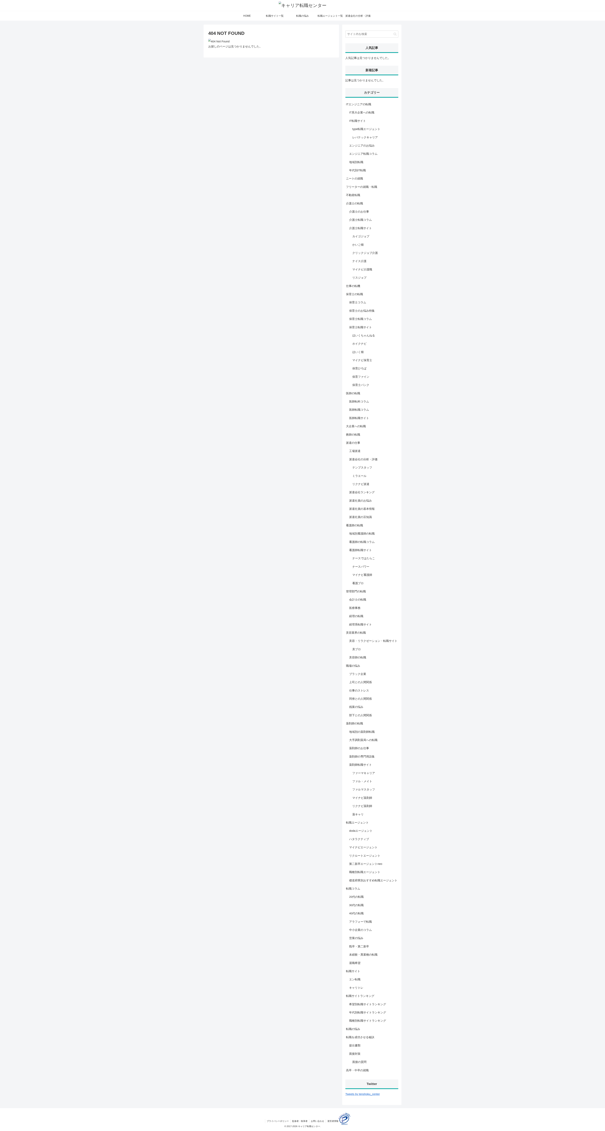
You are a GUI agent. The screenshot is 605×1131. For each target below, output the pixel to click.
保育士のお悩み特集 (362, 310)
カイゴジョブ (360, 236)
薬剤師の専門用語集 (362, 756)
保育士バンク (360, 385)
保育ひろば (359, 368)
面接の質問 (359, 1062)
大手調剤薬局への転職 (363, 740)
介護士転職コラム (360, 219)
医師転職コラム (359, 409)
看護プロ (358, 583)
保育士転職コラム (360, 319)
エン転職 (354, 979)
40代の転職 (356, 913)
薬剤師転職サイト (360, 764)
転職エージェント (357, 822)
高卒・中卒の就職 (357, 1070)
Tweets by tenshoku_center (362, 1094)
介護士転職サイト (360, 228)
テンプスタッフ (362, 467)
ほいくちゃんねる (363, 335)
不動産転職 (353, 195)
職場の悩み (353, 665)
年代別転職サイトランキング (367, 1012)
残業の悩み (356, 707)
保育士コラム (357, 302)
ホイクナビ (359, 343)
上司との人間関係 (360, 682)
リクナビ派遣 (360, 484)
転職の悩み (353, 1029)
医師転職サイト (359, 418)
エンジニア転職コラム (363, 153)
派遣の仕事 (353, 442)
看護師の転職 (354, 525)
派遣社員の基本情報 (362, 508)
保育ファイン (360, 376)
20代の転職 (356, 896)
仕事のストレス (359, 690)
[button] (395, 34)
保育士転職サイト (360, 327)
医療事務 (354, 608)
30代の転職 (356, 905)
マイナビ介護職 (362, 269)
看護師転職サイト (360, 550)
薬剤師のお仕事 (359, 748)
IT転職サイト (357, 120)
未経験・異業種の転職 (363, 954)
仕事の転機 (353, 286)
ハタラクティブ (359, 839)
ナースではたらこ (363, 558)
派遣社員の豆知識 (360, 517)
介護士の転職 (354, 203)
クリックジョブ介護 (365, 253)
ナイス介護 (359, 261)
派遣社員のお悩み (360, 500)
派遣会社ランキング (362, 492)
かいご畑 (358, 244)
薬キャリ (358, 814)
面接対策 (354, 1053)
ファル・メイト (362, 781)
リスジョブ (359, 277)
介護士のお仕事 (359, 211)
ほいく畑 (358, 352)
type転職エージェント (366, 129)
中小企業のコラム (360, 929)
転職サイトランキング (360, 996)
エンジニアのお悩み (362, 145)
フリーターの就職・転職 (361, 186)
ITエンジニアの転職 (358, 104)
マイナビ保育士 (362, 360)
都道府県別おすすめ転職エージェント (373, 880)
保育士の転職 (354, 294)
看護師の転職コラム (362, 542)
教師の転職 (353, 434)
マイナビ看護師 (362, 574)
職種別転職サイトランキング (367, 1020)
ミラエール (359, 475)
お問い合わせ (317, 1121)
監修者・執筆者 (300, 1121)
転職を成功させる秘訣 (360, 1037)
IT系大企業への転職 (361, 112)
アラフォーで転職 (360, 921)
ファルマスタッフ (363, 789)
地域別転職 (356, 162)
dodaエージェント (360, 830)
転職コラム (353, 888)
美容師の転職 (357, 657)
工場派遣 (354, 451)
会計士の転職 (357, 599)
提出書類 (354, 1045)
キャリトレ (356, 987)
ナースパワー (360, 566)
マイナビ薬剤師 (362, 797)
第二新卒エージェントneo (365, 863)
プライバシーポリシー (278, 1121)
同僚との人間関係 (360, 698)
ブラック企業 (357, 674)
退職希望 (354, 963)
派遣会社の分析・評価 (363, 459)
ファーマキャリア (363, 773)
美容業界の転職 (356, 632)
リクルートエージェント (364, 855)
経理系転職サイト (360, 624)
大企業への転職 (356, 426)
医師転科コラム (359, 401)
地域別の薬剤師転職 (362, 731)
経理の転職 (356, 616)
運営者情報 (332, 1121)
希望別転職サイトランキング (367, 1004)
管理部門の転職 (356, 591)
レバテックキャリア (365, 137)
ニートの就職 (354, 178)
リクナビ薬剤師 (362, 806)
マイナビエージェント (363, 847)
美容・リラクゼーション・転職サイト (373, 640)
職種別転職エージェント (364, 872)
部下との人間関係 (360, 715)
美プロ (356, 649)
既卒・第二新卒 (359, 946)
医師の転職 (353, 393)
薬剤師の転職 (354, 723)
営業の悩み (356, 938)
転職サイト (353, 971)
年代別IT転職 (357, 170)
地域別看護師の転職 (362, 533)
